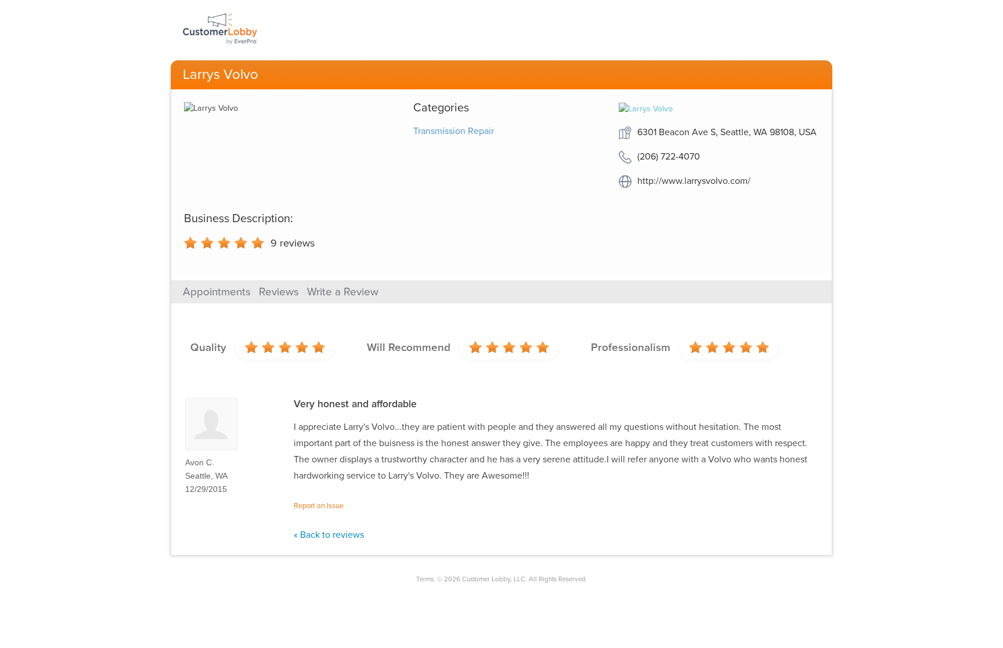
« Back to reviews (329, 535)
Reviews (279, 291)
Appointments (217, 291)
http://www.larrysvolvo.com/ (694, 181)
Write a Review (342, 291)
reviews (292, 243)
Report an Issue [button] (319, 506)
